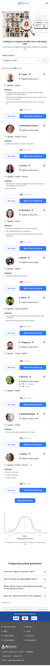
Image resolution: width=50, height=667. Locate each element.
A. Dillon (23, 297)
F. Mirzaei (23, 376)
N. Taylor (23, 74)
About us (29, 627)
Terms (28, 631)
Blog (5, 631)
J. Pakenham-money (28, 125)
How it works (9, 636)
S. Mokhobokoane (27, 414)
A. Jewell (23, 165)
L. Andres (23, 454)
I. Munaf (23, 257)
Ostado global (9, 640)
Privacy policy (31, 640)
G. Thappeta (25, 342)
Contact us (30, 636)
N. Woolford (24, 210)
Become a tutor (10, 627)
